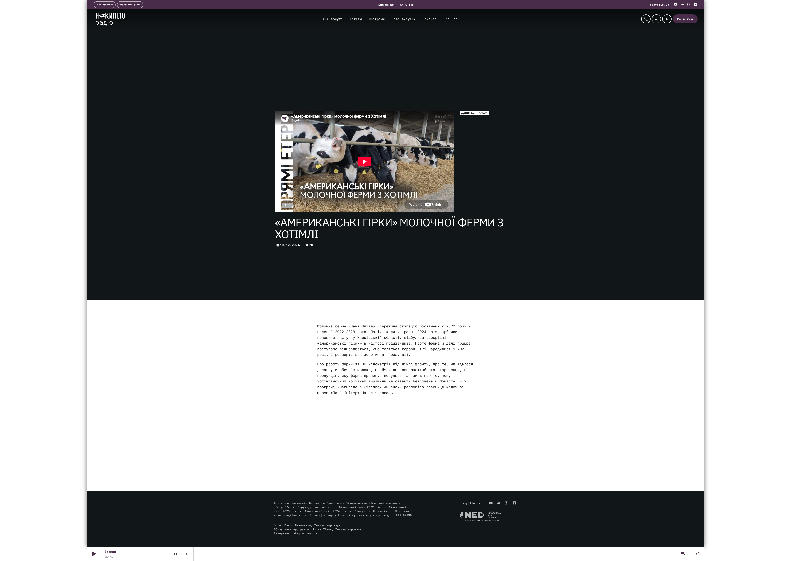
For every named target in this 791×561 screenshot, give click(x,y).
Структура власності (314, 507)
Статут (360, 511)
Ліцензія (380, 511)
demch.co (312, 533)
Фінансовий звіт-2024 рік (326, 511)
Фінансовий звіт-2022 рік (360, 507)
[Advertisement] (395, 431)
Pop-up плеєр (685, 19)
